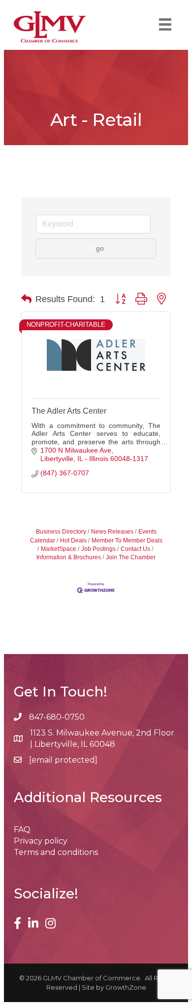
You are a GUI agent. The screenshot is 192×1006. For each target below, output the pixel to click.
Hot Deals (73, 540)
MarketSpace (58, 548)
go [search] (100, 248)
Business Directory (61, 531)
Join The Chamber (131, 557)
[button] (26, 299)
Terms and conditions (56, 852)
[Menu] (165, 24)
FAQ (22, 829)
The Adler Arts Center (69, 411)
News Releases (112, 531)
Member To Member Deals (127, 540)
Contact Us (135, 548)
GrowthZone (125, 987)
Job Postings (98, 548)
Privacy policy (40, 841)
